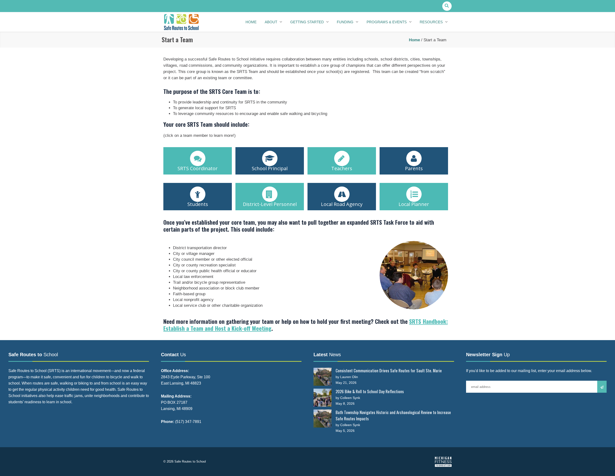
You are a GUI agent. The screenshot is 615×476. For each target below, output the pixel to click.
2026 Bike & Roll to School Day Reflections (370, 391)
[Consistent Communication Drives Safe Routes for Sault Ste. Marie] (323, 377)
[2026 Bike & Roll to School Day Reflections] (323, 398)
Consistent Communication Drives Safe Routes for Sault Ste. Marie (389, 371)
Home (414, 40)
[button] (447, 6)
